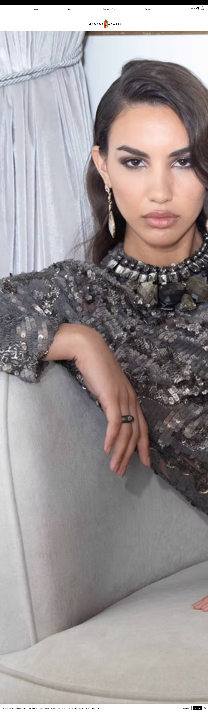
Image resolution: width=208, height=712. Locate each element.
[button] (202, 8)
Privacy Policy (95, 708)
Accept (197, 708)
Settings (186, 708)
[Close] (205, 708)
